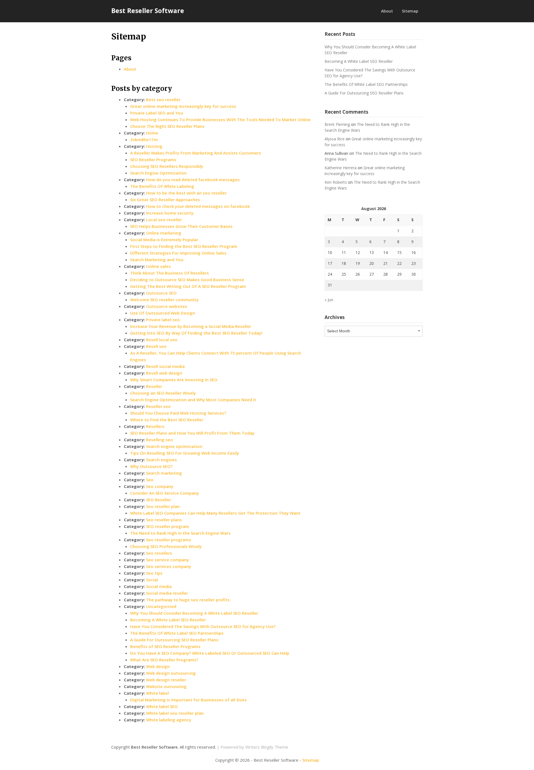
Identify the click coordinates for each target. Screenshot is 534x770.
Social (152, 579)
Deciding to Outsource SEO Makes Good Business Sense (187, 279)
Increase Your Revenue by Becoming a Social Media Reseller (190, 326)
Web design (158, 666)
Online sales (158, 266)
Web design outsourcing (171, 673)
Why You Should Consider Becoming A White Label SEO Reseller (194, 613)
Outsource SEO (161, 293)
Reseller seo (158, 406)
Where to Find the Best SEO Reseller (166, 419)
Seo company (159, 486)
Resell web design (164, 373)
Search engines (161, 459)
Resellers (155, 426)
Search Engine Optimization (158, 173)
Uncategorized (161, 606)
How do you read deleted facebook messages (193, 179)
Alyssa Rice (335, 138)
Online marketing (163, 233)
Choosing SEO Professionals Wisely (166, 546)
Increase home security (170, 213)
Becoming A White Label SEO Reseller (168, 619)
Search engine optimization (174, 446)
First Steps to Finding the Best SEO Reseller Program (183, 246)
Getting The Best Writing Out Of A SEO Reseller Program (188, 286)
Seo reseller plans (164, 519)
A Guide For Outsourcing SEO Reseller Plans (174, 639)
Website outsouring (166, 686)
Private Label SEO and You (156, 113)
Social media (159, 586)
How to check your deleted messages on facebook (198, 206)
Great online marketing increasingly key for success (183, 106)
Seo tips (154, 573)
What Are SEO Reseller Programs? (164, 659)
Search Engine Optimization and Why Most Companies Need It (193, 399)
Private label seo (163, 319)
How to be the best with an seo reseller (186, 193)
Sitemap (410, 11)
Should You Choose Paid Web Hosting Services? (178, 413)
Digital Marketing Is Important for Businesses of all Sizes (188, 699)
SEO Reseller (158, 499)
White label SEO (162, 706)
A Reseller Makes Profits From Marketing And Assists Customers (195, 153)
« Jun (329, 299)
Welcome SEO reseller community (164, 299)
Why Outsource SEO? (151, 466)
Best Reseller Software (147, 10)
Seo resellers (159, 553)
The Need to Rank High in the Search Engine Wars (180, 533)
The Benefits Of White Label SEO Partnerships (177, 633)
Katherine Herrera (341, 167)
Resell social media (165, 366)
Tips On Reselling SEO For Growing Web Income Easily (184, 453)
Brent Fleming (337, 124)
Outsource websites (166, 306)
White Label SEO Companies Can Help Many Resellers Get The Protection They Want (215, 513)
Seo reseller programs (168, 539)
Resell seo (156, 346)
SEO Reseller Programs (153, 159)
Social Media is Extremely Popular (164, 239)
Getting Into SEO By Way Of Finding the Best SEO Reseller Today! (196, 333)
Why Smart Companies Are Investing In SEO (173, 379)
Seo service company (167, 559)
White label (157, 693)
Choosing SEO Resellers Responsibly (166, 166)
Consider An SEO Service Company (164, 493)
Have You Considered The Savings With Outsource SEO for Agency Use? (203, 626)
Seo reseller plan (163, 506)
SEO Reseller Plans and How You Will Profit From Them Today (192, 433)
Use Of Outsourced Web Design (162, 313)
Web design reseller (166, 679)
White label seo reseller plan (175, 713)
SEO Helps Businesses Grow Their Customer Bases (181, 226)
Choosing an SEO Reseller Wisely (163, 393)
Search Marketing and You (156, 259)
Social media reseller (167, 593)
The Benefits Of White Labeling (162, 186)
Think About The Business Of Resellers (169, 273)
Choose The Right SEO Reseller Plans (167, 126)
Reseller (154, 386)
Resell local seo (161, 339)
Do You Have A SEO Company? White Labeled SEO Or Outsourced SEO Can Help (209, 653)
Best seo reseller (163, 99)
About (387, 11)
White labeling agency (168, 719)
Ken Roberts (336, 182)
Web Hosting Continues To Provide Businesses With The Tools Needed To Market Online (220, 119)
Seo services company (168, 566)
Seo (150, 479)
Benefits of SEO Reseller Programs (165, 646)
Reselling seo (159, 439)
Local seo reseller (164, 219)
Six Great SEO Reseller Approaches (165, 199)
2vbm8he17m (144, 139)
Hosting (154, 146)
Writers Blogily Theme (266, 747)
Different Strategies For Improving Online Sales (178, 253)
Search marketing (164, 473)
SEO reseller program (167, 526)
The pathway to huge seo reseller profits (188, 599)
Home (152, 133)
